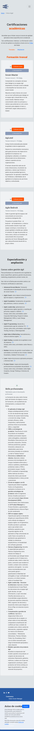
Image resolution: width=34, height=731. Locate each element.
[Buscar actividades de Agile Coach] (15, 292)
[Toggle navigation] (29, 6)
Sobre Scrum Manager (15, 699)
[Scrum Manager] (5, 6)
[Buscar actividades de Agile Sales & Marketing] (20, 336)
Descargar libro (17, 70)
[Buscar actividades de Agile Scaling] (13, 342)
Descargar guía (17, 203)
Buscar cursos (18, 66)
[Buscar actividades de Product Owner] (30, 366)
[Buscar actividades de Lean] (14, 361)
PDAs (31, 43)
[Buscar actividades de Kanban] (26, 355)
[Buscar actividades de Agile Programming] (27, 326)
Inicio (2, 13)
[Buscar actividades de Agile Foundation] (25, 303)
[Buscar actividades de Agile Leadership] (23, 311)
